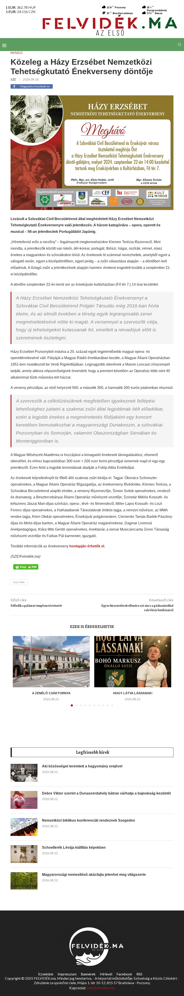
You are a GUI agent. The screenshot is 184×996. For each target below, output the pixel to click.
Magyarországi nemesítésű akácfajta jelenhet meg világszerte (94, 874)
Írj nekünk (45, 974)
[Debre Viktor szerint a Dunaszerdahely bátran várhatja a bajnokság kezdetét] (24, 800)
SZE (13, 79)
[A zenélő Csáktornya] (51, 661)
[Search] (179, 44)
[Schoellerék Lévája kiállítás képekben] (24, 854)
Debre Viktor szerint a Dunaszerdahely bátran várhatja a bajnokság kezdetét (106, 793)
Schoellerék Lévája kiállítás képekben (74, 847)
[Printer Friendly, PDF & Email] (25, 567)
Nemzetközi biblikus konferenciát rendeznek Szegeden (88, 820)
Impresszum (67, 974)
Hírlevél (106, 974)
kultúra (18, 582)
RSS (139, 974)
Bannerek (88, 974)
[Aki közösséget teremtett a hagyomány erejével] (24, 773)
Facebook (124, 974)
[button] (19, 674)
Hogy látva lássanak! (133, 693)
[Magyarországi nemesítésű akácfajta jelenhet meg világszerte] (24, 881)
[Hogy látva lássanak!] (132, 661)
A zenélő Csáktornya (51, 693)
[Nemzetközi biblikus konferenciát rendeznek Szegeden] (24, 827)
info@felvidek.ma (101, 988)
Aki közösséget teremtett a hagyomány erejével (82, 766)
